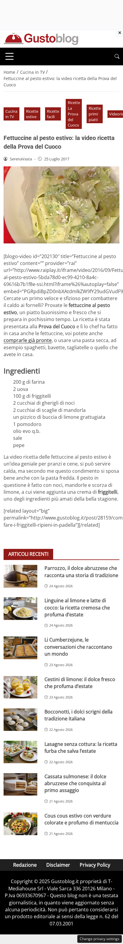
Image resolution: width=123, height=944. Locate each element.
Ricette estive (32, 114)
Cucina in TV (11, 114)
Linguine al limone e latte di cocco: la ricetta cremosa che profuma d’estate (77, 607)
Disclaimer (58, 865)
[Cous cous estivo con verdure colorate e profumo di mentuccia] (20, 823)
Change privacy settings (99, 938)
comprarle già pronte (28, 340)
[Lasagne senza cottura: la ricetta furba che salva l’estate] (20, 752)
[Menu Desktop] (10, 56)
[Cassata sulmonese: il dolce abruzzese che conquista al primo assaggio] (20, 784)
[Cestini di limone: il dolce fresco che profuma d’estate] (20, 687)
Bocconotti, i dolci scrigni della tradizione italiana (78, 715)
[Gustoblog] (41, 38)
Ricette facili (53, 114)
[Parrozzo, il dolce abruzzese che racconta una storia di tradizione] (20, 576)
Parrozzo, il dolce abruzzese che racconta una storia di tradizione (81, 571)
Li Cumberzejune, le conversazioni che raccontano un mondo (78, 646)
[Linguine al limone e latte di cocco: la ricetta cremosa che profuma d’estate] (20, 608)
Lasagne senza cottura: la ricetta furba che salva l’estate (80, 747)
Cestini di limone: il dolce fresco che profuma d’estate (79, 682)
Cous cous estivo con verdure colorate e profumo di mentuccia (81, 819)
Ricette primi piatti (95, 114)
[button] (117, 56)
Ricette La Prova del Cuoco (74, 114)
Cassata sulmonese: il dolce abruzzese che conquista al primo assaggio (75, 783)
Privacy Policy (95, 865)
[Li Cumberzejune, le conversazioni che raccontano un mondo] (20, 647)
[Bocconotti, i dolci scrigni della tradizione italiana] (20, 719)
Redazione (25, 865)
